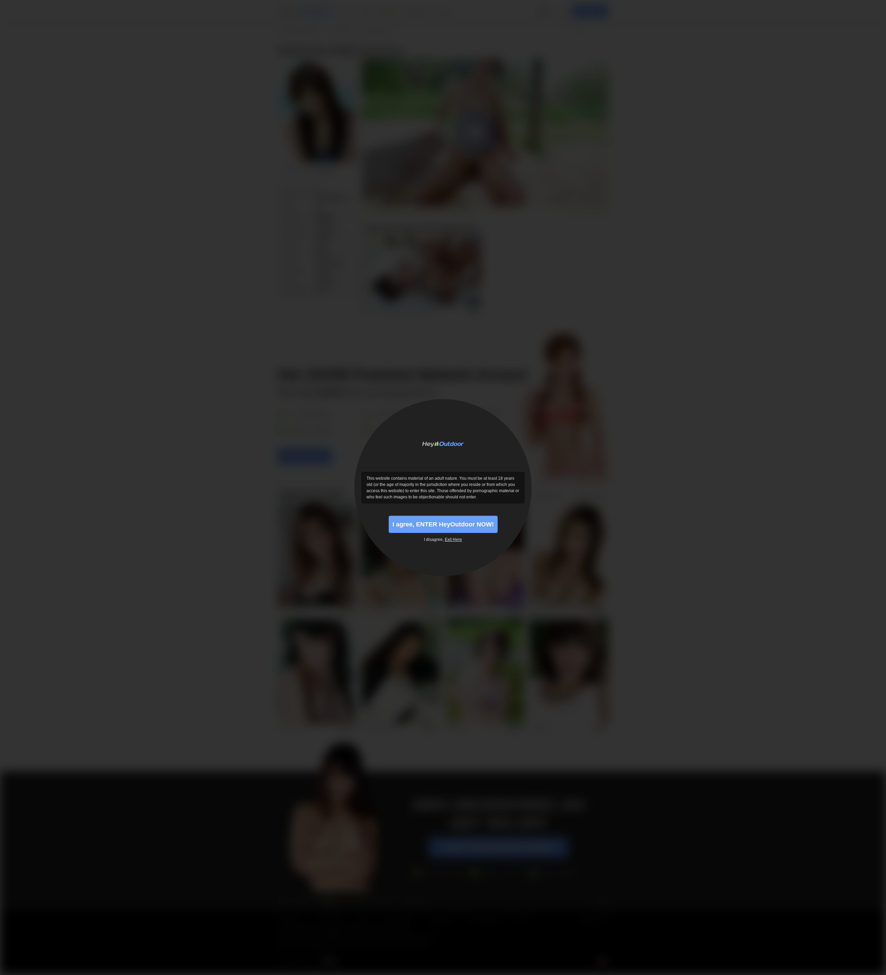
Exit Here (453, 539)
